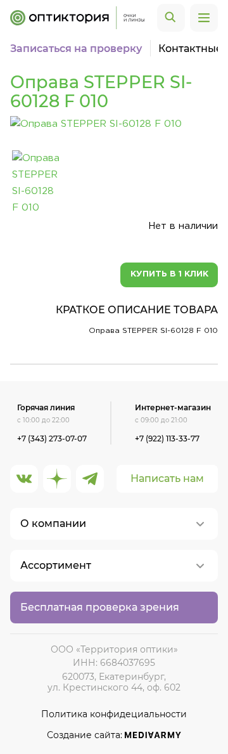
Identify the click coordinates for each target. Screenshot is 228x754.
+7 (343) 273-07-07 (52, 438)
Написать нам (167, 478)
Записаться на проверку (76, 48)
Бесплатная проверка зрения (99, 607)
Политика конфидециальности (114, 714)
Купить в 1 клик (169, 274)
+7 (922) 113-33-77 (167, 438)
